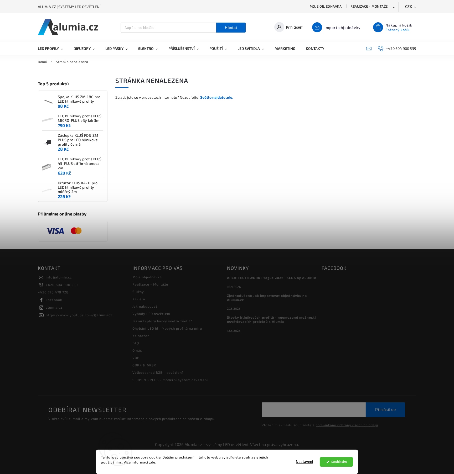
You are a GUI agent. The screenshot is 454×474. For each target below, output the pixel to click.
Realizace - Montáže (369, 6)
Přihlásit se (385, 409)
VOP (136, 358)
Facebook (54, 300)
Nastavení (304, 462)
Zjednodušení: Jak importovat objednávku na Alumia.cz (267, 297)
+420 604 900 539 (62, 285)
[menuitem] (53, 48)
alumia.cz (54, 307)
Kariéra (138, 299)
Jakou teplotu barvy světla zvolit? (162, 321)
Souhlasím (339, 461)
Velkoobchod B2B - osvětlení (157, 372)
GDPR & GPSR (144, 365)
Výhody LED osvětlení (151, 314)
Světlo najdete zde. (216, 97)
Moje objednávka (326, 6)
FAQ (135, 343)
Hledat (231, 27)
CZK (408, 7)
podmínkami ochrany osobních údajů (347, 425)
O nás (137, 350)
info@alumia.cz (59, 277)
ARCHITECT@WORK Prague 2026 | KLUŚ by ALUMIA (271, 278)
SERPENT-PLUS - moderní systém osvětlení (170, 380)
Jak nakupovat (144, 306)
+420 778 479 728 (53, 292)
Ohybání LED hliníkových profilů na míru (167, 328)
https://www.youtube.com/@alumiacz (79, 315)
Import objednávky (342, 27)
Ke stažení (141, 336)
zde (152, 462)
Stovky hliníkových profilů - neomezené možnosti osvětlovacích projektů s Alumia (271, 319)
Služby (138, 291)
